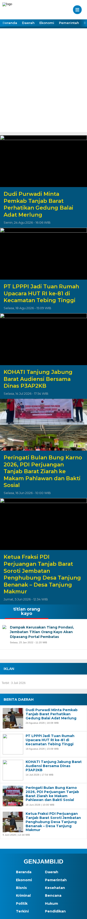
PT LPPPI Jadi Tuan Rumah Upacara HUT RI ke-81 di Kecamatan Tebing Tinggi (41, 293)
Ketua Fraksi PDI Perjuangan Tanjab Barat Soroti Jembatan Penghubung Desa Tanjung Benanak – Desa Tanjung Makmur (42, 574)
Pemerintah (69, 23)
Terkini (22, 911)
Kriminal (23, 895)
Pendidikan (55, 911)
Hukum (51, 903)
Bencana (53, 895)
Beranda (9, 23)
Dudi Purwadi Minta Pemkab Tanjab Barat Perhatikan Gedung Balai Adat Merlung (38, 204)
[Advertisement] (43, 86)
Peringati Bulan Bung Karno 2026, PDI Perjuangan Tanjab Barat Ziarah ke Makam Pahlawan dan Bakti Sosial (43, 471)
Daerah (28, 23)
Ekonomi (46, 23)
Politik (22, 903)
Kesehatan (55, 888)
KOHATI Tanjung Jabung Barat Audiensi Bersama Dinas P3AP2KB (38, 379)
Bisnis (21, 888)
